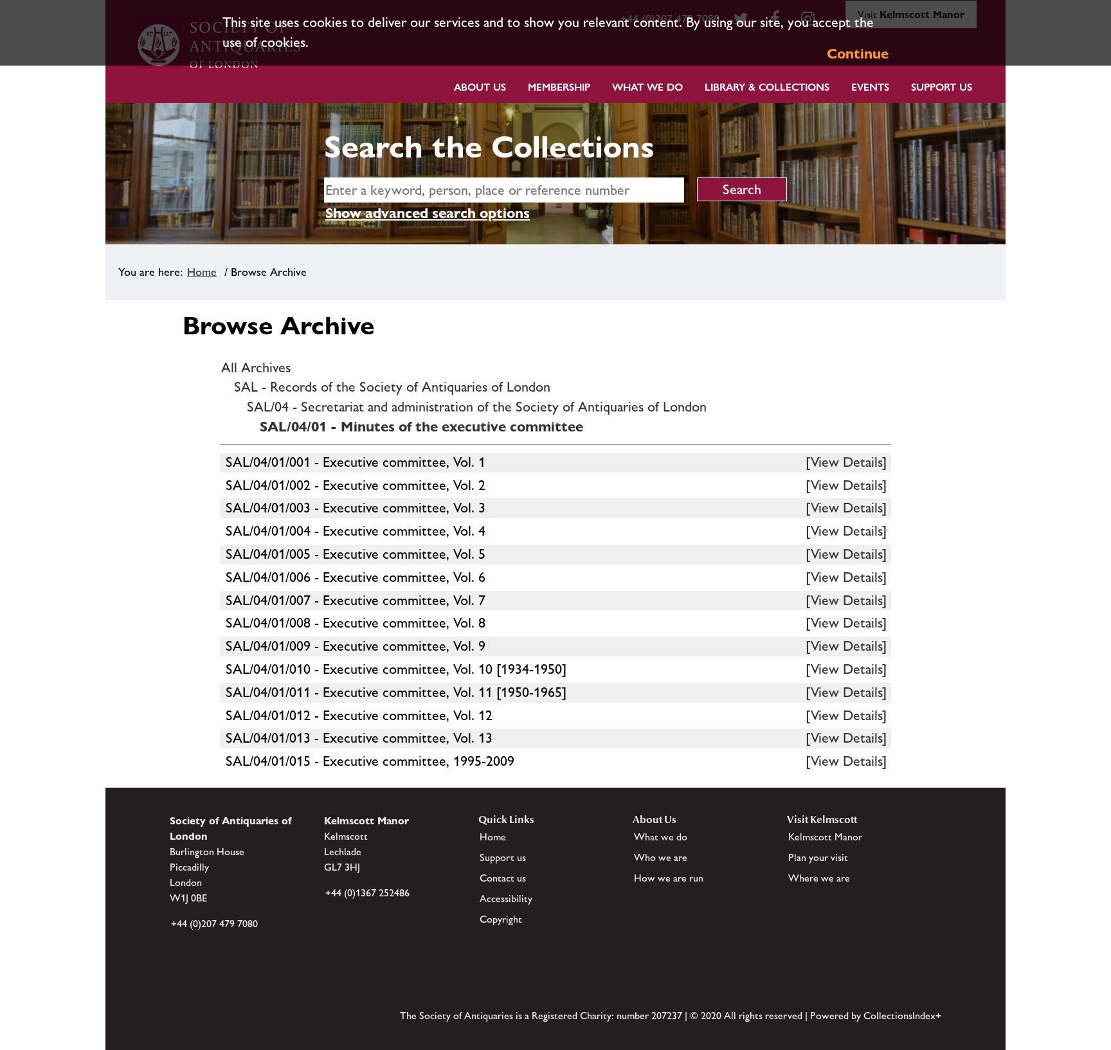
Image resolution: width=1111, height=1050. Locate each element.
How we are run (668, 878)
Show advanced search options (427, 213)
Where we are (819, 878)
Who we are (660, 857)
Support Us (941, 87)
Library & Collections (767, 87)
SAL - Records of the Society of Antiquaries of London (392, 387)
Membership (559, 87)
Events (870, 87)
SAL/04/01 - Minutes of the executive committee (421, 427)
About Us (480, 87)
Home (202, 272)
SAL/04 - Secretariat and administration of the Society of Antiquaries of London (477, 407)
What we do (647, 87)
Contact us (503, 878)
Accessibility (506, 898)
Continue (858, 54)
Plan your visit (818, 857)
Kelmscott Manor (825, 837)
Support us (503, 857)
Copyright (501, 919)
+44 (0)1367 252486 (367, 893)
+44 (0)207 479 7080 (214, 924)
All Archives (256, 367)
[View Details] (846, 462)
